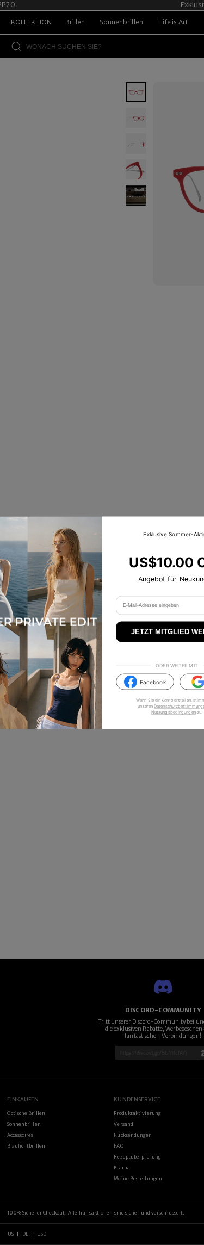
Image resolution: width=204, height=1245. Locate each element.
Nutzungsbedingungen (173, 712)
